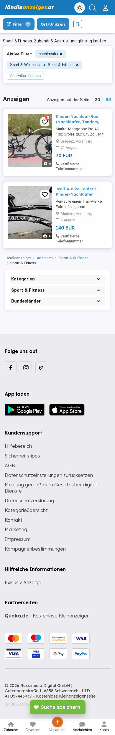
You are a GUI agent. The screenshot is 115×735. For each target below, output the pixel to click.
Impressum (18, 539)
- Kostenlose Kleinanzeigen (47, 616)
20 (97, 99)
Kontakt (13, 520)
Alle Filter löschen (25, 75)
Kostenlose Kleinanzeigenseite (66, 696)
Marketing (16, 529)
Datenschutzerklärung (29, 500)
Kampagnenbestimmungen (35, 549)
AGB (10, 465)
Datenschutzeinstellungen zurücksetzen (49, 475)
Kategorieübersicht (26, 510)
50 (108, 99)
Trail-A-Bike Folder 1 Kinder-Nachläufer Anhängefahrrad (76, 194)
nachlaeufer (48, 54)
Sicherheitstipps (22, 456)
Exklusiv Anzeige (23, 582)
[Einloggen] (106, 5)
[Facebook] (10, 367)
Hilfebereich (18, 446)
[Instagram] (26, 367)
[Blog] (41, 367)
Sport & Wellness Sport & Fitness (42, 65)
